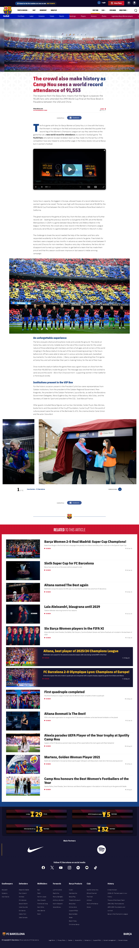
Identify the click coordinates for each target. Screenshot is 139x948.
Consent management (109, 940)
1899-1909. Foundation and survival (116, 908)
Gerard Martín (23, 903)
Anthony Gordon (58, 900)
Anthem (89, 900)
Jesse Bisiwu (57, 907)
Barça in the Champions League (118, 914)
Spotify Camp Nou (92, 890)
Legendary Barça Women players (122, 16)
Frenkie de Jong (42, 903)
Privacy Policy (61, 940)
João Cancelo (23, 917)
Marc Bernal (41, 910)
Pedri (39, 893)
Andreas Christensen (22, 898)
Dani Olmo (40, 907)
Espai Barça (113, 10)
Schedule (42, 16)
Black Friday (73, 921)
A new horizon (112, 890)
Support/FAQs (73, 910)
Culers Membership (73, 891)
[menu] (134, 3)
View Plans (118, 3)
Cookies (70, 940)
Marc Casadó (41, 900)
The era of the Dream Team (116, 900)
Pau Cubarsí (23, 893)
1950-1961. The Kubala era (116, 903)
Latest (31, 16)
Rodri (39, 914)
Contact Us (87, 940)
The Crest (90, 897)
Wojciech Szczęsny (4, 891)
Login (102, 3)
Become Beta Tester (73, 915)
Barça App (72, 903)
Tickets (52, 16)
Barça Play (54, 10)
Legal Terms (52, 940)
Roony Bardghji (58, 897)
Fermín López (41, 897)
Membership (43, 10)
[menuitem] (134, 2)
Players (83, 16)
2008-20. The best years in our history (117, 895)
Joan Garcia (5, 897)
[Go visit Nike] (35, 849)
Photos (104, 16)
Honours (94, 16)
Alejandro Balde (24, 890)
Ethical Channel (92, 893)
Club (103, 10)
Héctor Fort (22, 914)
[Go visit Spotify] (101, 849)
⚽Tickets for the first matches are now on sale (36, 3)
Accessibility (78, 940)
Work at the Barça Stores (92, 905)
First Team (95, 10)
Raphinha (56, 893)
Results (61, 16)
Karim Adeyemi (58, 903)
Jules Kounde (23, 907)
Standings (72, 16)
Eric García (22, 910)
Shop (34, 10)
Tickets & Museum (22, 10)
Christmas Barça (74, 924)
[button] (7, 451)
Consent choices (122, 940)
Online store (73, 907)
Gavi (38, 890)
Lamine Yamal (57, 890)
